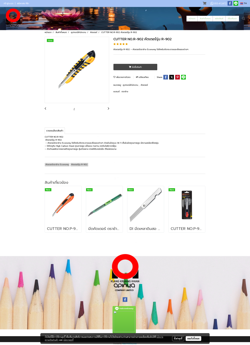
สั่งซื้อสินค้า (136, 67)
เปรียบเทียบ (143, 77)
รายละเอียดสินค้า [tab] (54, 130)
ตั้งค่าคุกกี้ (178, 338)
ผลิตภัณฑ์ (219, 18)
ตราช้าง (125, 91)
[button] (243, 18)
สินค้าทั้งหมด (205, 18)
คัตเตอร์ (144, 85)
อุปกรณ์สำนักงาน (131, 85)
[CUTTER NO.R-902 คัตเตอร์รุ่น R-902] (77, 70)
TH (245, 3)
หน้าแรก (192, 18)
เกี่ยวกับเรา (232, 18)
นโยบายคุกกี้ (68, 340)
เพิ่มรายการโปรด (122, 77)
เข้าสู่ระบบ (8, 3)
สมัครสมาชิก (23, 3)
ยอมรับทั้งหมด (193, 338)
